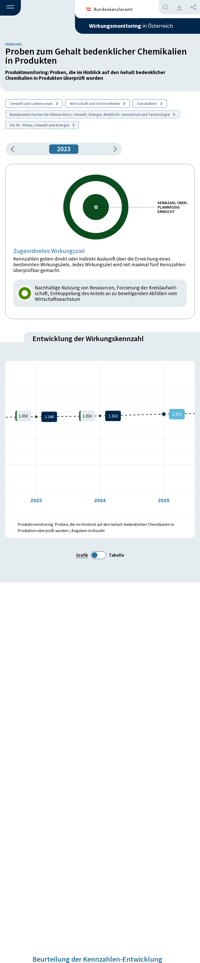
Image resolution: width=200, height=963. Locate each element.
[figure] (100, 439)
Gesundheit (147, 103)
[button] (10, 8)
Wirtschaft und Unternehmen (95, 103)
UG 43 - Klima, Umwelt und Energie (40, 125)
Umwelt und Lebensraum (31, 103)
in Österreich (131, 25)
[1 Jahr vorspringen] (113, 149)
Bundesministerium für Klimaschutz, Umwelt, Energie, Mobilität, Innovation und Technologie (90, 114)
